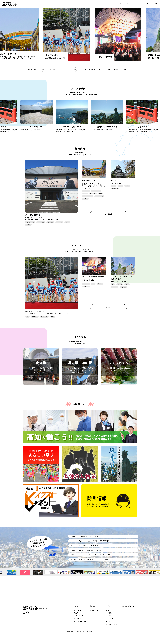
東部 (85, 193)
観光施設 (93, 193)
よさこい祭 (44, 316)
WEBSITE (45, 608)
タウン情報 (154, 4)
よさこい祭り (110, 619)
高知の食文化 (110, 621)
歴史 (121, 186)
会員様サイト (94, 610)
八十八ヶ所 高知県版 (80, 621)
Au (99, 69)
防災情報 (109, 613)
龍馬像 (120, 284)
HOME (76, 606)
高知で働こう (110, 616)
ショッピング (78, 619)
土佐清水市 (41, 222)
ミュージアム (99, 196)
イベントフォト (129, 4)
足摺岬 (125, 69)
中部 (114, 186)
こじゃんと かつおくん (113, 624)
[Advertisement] (80, 587)
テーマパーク (96, 191)
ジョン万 (59, 222)
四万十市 (86, 284)
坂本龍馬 (50, 222)
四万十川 (116, 69)
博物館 (85, 199)
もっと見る (108, 214)
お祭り (100, 284)
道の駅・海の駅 (79, 616)
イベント (35, 316)
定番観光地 (115, 188)
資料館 (28, 225)
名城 (127, 186)
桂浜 (127, 284)
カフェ (108, 69)
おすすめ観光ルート (142, 4)
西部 (67, 222)
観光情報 (119, 4)
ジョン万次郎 (30, 222)
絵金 (101, 193)
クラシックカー (88, 196)
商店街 (76, 613)
